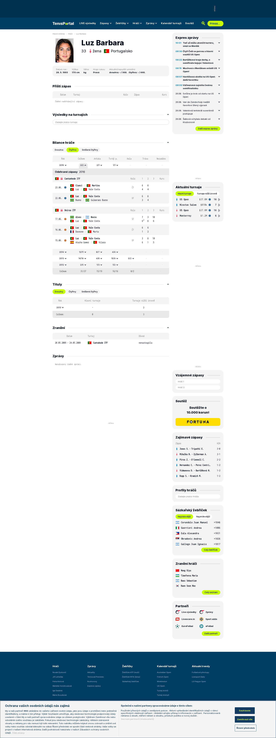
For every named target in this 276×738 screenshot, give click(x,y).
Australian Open (164, 672)
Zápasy (104, 23)
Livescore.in (188, 619)
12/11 (81, 252)
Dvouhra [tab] (59, 149)
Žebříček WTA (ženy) (131, 677)
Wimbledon (162, 681)
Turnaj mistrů (162, 690)
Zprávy (150, 23)
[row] (111, 165)
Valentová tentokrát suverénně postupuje (198, 112)
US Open (161, 686)
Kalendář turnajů (171, 23)
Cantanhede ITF (72, 178)
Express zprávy (94, 686)
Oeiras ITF (70, 210)
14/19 (81, 258)
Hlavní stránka (59, 34)
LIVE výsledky (87, 23)
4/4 (113, 252)
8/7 (98, 252)
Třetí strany (18, 732)
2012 (61, 264)
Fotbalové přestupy (200, 672)
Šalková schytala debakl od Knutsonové (196, 120)
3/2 (82, 165)
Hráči (136, 23)
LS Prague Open (199, 681)
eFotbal (209, 626)
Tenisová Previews (95, 677)
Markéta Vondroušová (62, 686)
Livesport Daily (198, 677)
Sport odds (211, 619)
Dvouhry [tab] (59, 291)
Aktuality (91, 672)
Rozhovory (92, 681)
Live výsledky (189, 612)
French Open (163, 677)
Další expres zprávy (208, 128)
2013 (61, 258)
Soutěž (189, 23)
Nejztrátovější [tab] (203, 516)
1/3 (98, 264)
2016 (61, 165)
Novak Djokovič (59, 672)
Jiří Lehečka (58, 677)
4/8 (98, 258)
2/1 (98, 165)
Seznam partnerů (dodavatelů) (137, 719)
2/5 (82, 264)
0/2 (129, 258)
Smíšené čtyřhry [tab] (90, 149)
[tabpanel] (111, 214)
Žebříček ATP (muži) (130, 672)
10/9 (113, 258)
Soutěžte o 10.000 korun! (198, 410)
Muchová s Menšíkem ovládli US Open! (200, 70)
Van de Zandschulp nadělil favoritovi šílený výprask (196, 104)
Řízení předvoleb (246, 728)
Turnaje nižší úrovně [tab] (207, 193)
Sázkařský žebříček (130, 681)
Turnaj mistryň (163, 695)
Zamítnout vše (245, 719)
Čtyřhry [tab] (72, 291)
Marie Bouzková (60, 695)
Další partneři (211, 633)
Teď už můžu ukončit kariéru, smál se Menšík (198, 44)
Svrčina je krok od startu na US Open (198, 95)
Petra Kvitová (58, 681)
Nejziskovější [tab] (184, 516)
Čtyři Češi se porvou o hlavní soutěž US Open (198, 53)
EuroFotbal (187, 626)
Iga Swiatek (57, 690)
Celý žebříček (211, 549)
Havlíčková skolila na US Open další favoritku (199, 78)
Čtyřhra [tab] (72, 149)
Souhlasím (244, 710)
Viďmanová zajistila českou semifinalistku (197, 87)
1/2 (114, 264)
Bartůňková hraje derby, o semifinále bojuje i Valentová (198, 61)
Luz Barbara (81, 34)
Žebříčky (121, 23)
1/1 (114, 165)
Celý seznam (211, 592)
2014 (61, 252)
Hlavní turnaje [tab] (184, 193)
